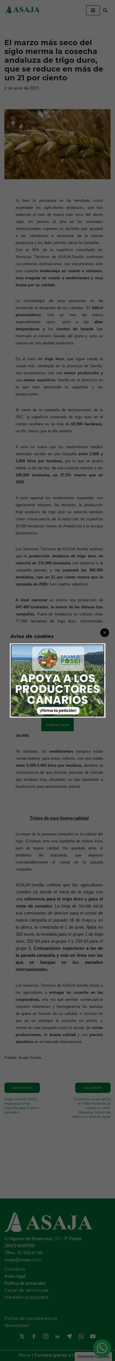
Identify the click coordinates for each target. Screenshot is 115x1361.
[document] (57, 680)
